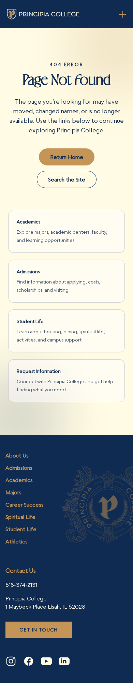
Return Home (66, 157)
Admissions (18, 467)
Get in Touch (38, 630)
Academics (19, 480)
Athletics (16, 541)
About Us (17, 455)
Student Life (20, 529)
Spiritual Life (20, 516)
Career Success (24, 504)
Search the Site (66, 179)
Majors (13, 492)
